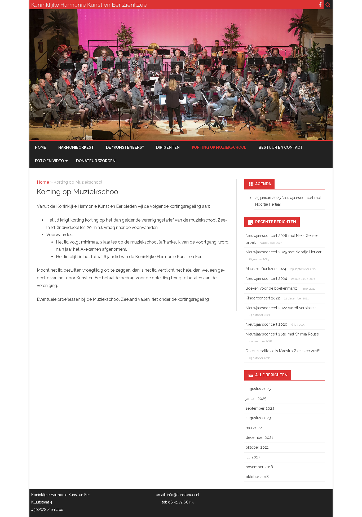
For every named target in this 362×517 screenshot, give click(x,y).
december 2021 (259, 437)
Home (40, 147)
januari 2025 (256, 398)
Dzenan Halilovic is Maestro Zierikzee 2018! (283, 351)
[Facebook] (320, 4)
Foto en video (49, 161)
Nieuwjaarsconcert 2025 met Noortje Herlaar (283, 252)
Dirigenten (168, 147)
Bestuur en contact (281, 147)
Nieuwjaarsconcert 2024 (266, 278)
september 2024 (260, 408)
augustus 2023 (258, 418)
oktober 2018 (257, 477)
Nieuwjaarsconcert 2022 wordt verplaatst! (281, 308)
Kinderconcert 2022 (263, 298)
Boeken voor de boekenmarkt (271, 288)
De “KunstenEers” (125, 147)
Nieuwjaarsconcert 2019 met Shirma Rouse (282, 334)
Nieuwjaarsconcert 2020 (266, 324)
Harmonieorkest (76, 147)
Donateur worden (96, 161)
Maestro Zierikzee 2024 (266, 269)
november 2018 (259, 467)
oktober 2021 (257, 447)
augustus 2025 (258, 389)
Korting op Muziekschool (219, 147)
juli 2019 (253, 457)
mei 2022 (254, 428)
